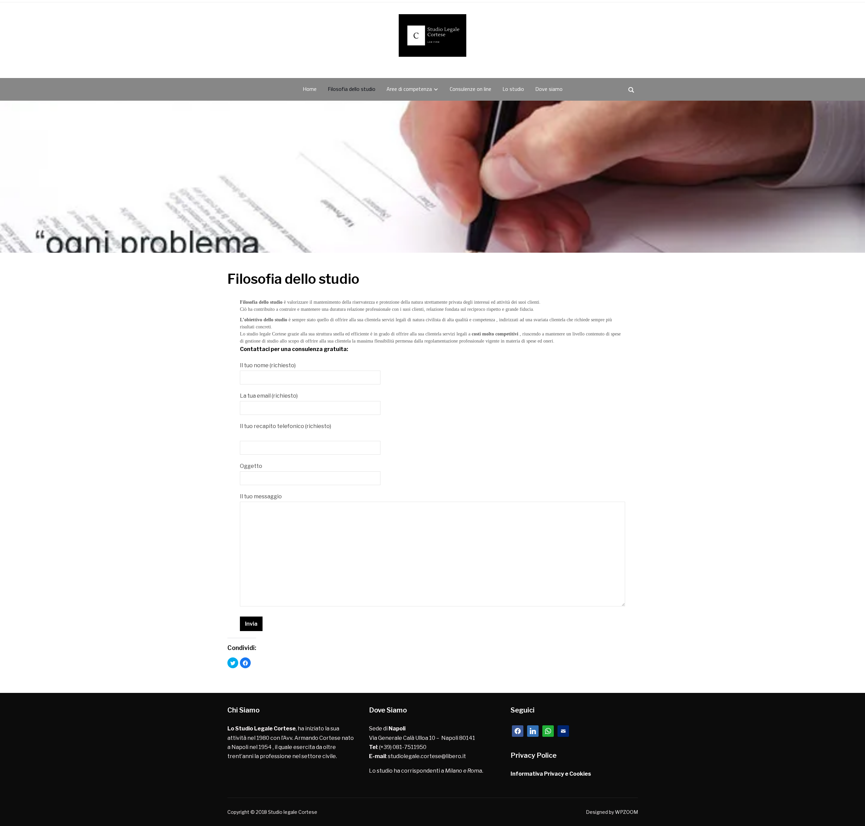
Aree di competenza (409, 89)
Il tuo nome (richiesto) (268, 365)
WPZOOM (626, 812)
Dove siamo (549, 89)
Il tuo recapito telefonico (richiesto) (285, 426)
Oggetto (251, 466)
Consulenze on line (470, 89)
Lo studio (513, 89)
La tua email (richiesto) (269, 396)
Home (310, 89)
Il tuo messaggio (261, 496)
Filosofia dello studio (351, 89)
